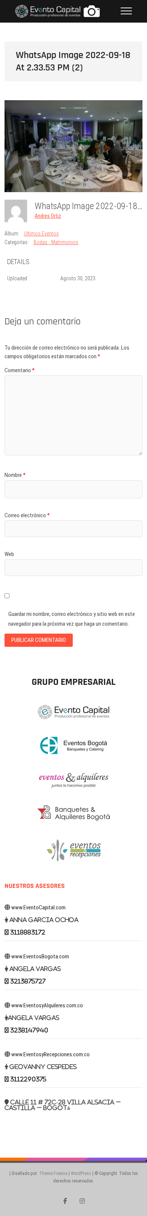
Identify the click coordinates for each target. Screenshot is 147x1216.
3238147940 (29, 1030)
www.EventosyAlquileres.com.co (47, 1005)
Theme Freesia (53, 1173)
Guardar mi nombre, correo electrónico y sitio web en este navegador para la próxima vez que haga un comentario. (71, 619)
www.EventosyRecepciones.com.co (50, 1054)
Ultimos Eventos (41, 234)
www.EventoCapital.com (38, 907)
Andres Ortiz (48, 216)
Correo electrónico (27, 515)
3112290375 (28, 1079)
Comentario (20, 370)
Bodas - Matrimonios (56, 242)
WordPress (81, 1173)
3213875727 (28, 981)
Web (9, 554)
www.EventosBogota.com (40, 956)
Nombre (15, 475)
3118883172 (27, 932)
